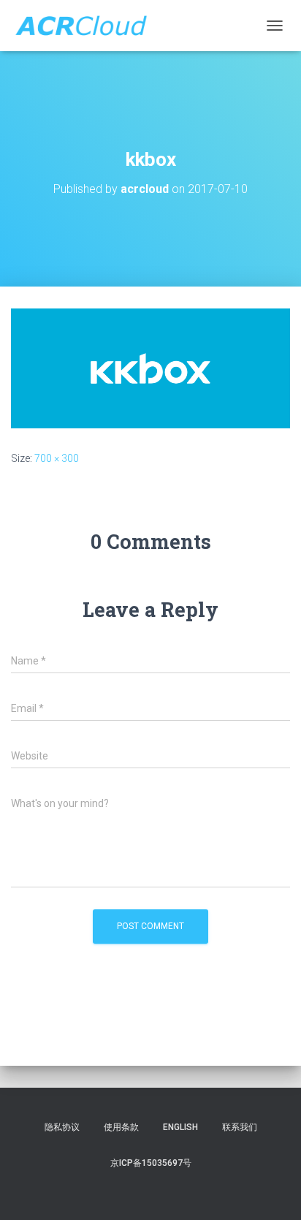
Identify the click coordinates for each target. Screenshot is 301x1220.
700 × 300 (56, 458)
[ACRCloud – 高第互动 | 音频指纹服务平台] (86, 25)
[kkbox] (150, 368)
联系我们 (239, 1127)
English (180, 1127)
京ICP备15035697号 (150, 1163)
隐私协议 (62, 1127)
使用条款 (121, 1127)
